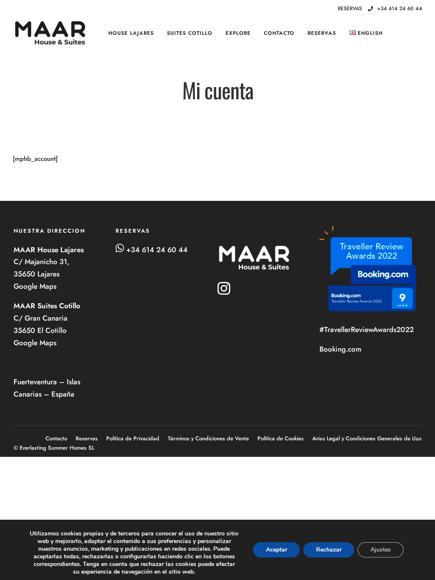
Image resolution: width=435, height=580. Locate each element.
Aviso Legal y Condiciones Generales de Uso (366, 438)
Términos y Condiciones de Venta (208, 438)
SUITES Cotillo (189, 33)
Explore (238, 33)
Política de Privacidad (132, 438)
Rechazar (329, 550)
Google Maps (36, 286)
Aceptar (276, 550)
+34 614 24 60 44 (399, 8)
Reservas (87, 438)
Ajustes (380, 550)
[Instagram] (320, 9)
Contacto (279, 33)
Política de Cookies (280, 438)
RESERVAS (322, 33)
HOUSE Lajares (131, 33)
